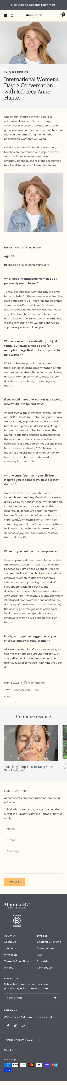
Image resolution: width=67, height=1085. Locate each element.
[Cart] (61, 15)
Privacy (8, 967)
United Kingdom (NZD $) (19, 1039)
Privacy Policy (26, 814)
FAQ (39, 954)
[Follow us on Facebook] (8, 1026)
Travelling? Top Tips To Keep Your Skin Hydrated (28, 768)
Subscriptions (45, 948)
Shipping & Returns (49, 942)
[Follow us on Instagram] (16, 1026)
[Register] (55, 997)
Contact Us (44, 967)
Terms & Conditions (16, 961)
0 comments (36, 683)
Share (8, 696)
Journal (8, 948)
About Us (10, 942)
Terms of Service (52, 814)
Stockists (43, 961)
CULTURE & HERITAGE (16, 71)
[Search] (12, 15)
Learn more (48, 5)
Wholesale (11, 954)
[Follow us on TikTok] (23, 1026)
